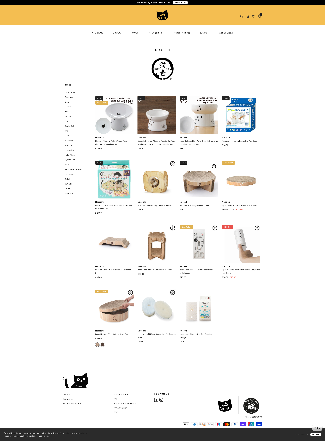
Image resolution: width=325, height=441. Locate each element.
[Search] (241, 16)
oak (97, 344)
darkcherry (102, 344)
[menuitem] (78, 92)
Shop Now (180, 2)
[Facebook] (156, 400)
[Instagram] (161, 400)
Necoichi (99, 137)
